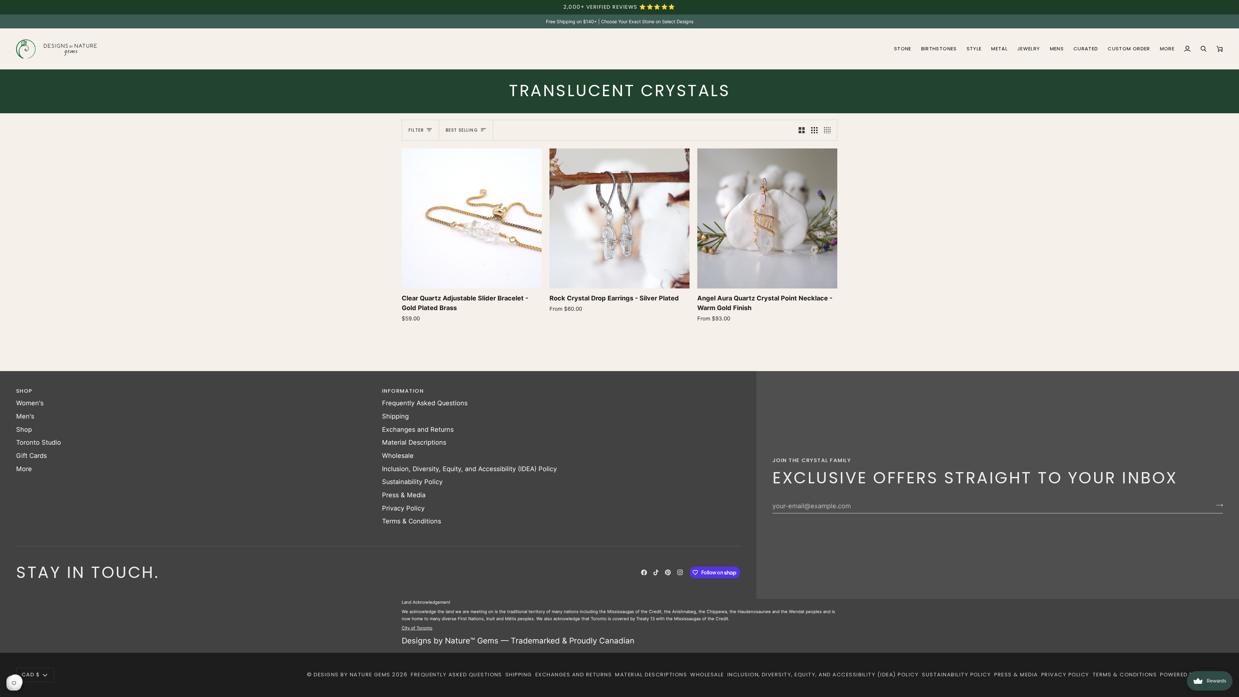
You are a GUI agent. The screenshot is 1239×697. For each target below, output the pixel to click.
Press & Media (404, 495)
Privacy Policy (403, 508)
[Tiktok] (656, 572)
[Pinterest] (668, 572)
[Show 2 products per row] (801, 130)
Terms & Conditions (411, 521)
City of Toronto (417, 628)
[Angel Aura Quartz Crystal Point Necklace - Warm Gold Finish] (767, 218)
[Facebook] (644, 572)
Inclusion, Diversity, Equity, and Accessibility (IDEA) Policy (469, 469)
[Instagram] (680, 572)
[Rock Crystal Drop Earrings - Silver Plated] (619, 218)
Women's (30, 403)
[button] (902, 48)
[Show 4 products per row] (829, 130)
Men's (25, 416)
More (24, 469)
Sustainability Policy (412, 482)
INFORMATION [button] (403, 391)
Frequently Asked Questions (425, 403)
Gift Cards (31, 456)
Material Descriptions (414, 442)
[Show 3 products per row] (814, 130)
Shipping (395, 416)
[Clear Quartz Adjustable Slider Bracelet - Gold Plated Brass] (472, 218)
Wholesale (398, 456)
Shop (24, 429)
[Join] (1217, 505)
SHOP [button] (24, 391)
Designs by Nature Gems (352, 674)
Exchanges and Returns (418, 429)
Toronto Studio (38, 442)
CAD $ (31, 674)
